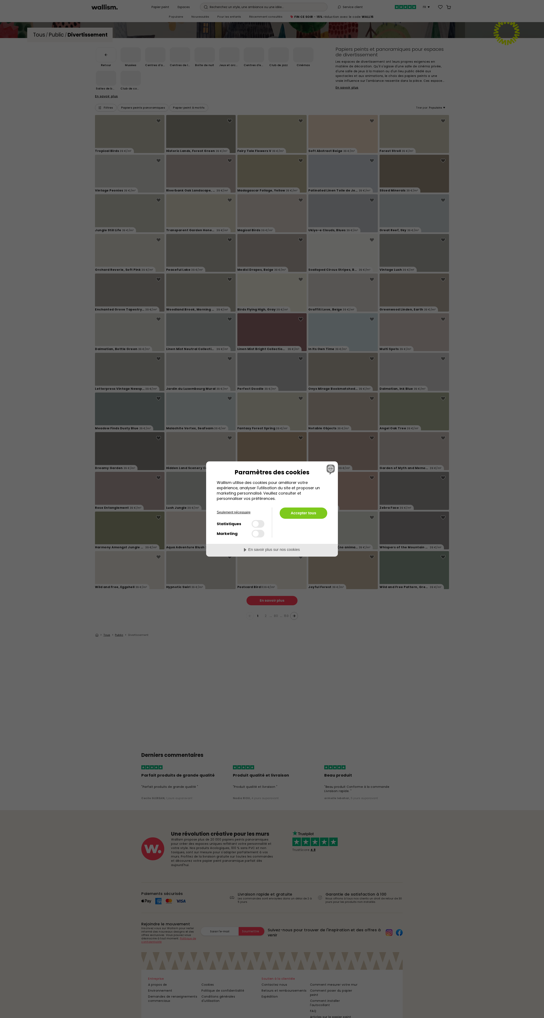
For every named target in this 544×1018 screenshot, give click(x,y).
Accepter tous (303, 513)
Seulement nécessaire (234, 512)
